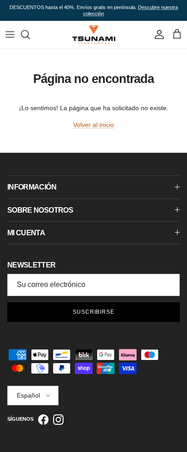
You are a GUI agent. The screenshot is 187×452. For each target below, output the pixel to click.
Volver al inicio (93, 124)
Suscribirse (94, 312)
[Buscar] (30, 34)
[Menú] (10, 34)
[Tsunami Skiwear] (93, 34)
